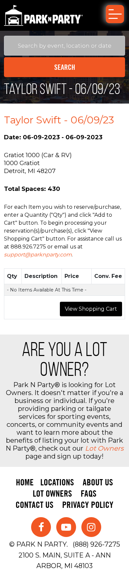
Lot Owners (104, 448)
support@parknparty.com (38, 254)
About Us (98, 482)
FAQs (89, 493)
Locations (57, 482)
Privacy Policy (87, 505)
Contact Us (35, 505)
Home (25, 482)
